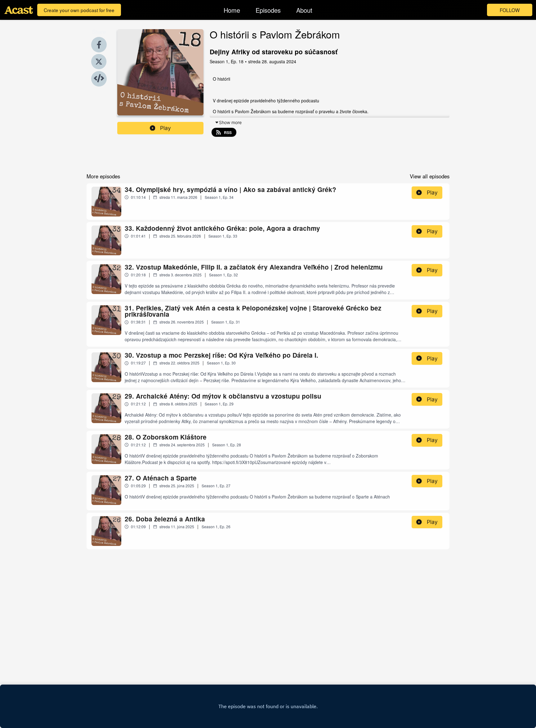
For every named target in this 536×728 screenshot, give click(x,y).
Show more (230, 122)
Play (165, 128)
